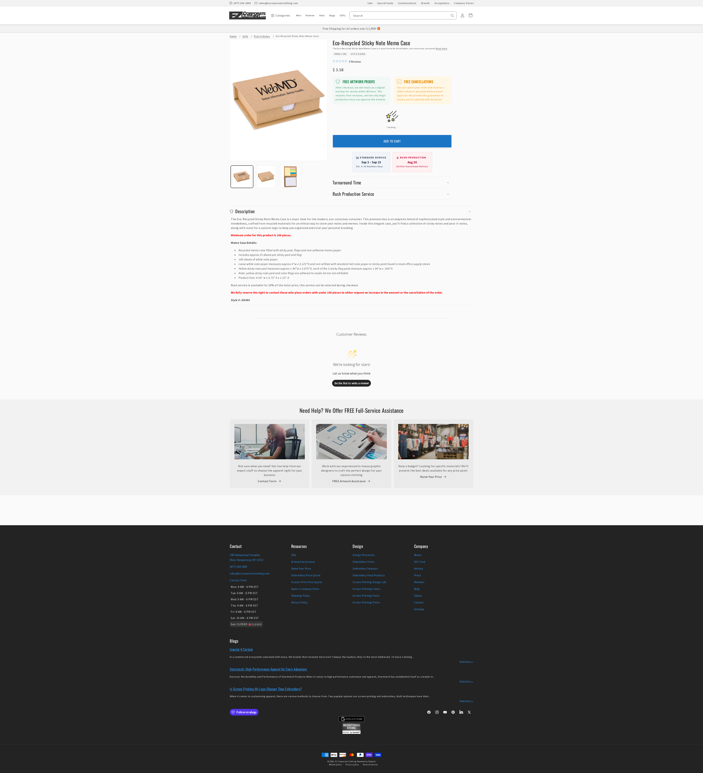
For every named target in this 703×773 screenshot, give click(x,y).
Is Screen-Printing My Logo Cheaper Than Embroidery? (266, 688)
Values (418, 595)
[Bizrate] (698, 771)
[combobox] (403, 15)
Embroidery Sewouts (365, 568)
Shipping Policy (300, 595)
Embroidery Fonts (363, 561)
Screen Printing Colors (366, 589)
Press (417, 575)
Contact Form (267, 481)
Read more (441, 48)
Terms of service (370, 764)
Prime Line (340, 54)
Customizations (407, 3)
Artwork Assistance (303, 561)
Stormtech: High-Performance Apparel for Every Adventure (268, 669)
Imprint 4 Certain (241, 649)
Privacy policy (352, 764)
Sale (370, 3)
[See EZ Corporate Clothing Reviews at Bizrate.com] (351, 733)
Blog (417, 589)
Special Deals (385, 3)
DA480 (361, 54)
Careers (419, 602)
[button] (279, 15)
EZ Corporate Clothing (345, 761)
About (418, 555)
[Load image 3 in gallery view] (290, 177)
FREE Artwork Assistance (349, 481)
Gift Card (419, 561)
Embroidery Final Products (369, 575)
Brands (425, 3)
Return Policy (299, 602)
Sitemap (419, 609)
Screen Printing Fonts (366, 595)
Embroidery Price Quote (306, 575)
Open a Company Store (305, 589)
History (418, 568)
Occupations (442, 3)
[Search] (452, 16)
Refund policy (335, 764)
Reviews (419, 582)
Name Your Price (431, 477)
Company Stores (464, 3)
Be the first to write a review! (351, 383)
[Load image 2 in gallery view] (266, 177)
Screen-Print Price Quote (306, 582)
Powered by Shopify (366, 761)
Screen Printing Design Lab (369, 582)
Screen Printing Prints (366, 602)
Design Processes (364, 555)
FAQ (293, 555)
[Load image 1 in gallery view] (242, 177)
